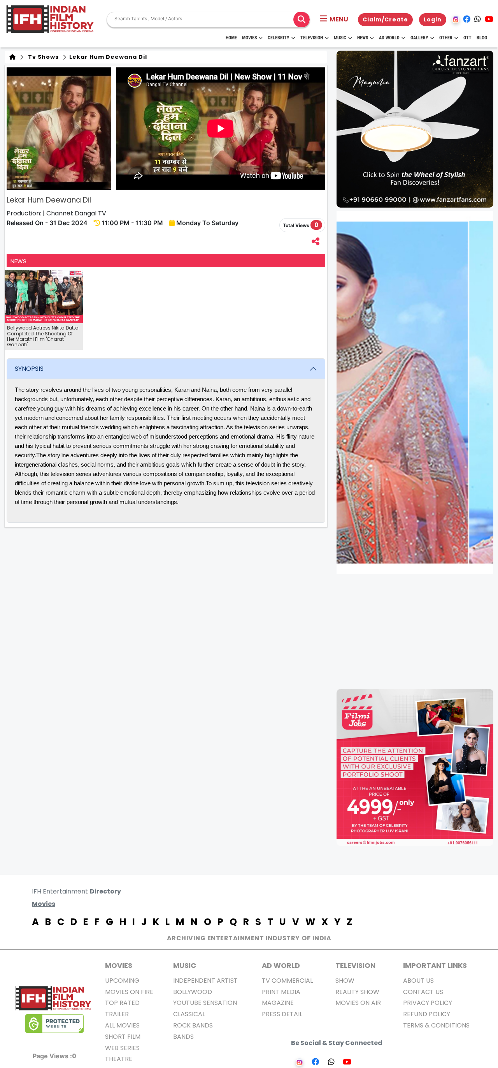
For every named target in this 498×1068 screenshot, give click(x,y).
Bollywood (192, 991)
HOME (231, 38)
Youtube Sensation (205, 1002)
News (362, 38)
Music (340, 38)
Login (433, 19)
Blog (482, 38)
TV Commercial (287, 980)
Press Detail (282, 1014)
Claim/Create (385, 19)
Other (445, 38)
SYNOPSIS (29, 368)
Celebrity (278, 38)
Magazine (278, 1002)
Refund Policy (426, 1014)
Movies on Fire (129, 991)
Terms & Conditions (436, 1025)
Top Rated (122, 1002)
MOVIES (118, 965)
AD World (281, 965)
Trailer (117, 1014)
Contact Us (423, 991)
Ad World (389, 38)
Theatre (118, 1058)
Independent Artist (205, 980)
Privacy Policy (427, 1002)
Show (344, 980)
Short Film (122, 1036)
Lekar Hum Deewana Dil (107, 57)
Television (311, 38)
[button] (334, 19)
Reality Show (357, 991)
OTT (467, 38)
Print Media (281, 991)
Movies (249, 38)
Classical (189, 1014)
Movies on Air (358, 1002)
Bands (183, 1036)
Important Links (435, 965)
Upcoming (122, 980)
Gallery (419, 38)
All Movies (122, 1025)
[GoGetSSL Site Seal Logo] (54, 1023)
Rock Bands (193, 1025)
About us (418, 980)
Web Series (122, 1047)
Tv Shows (42, 57)
